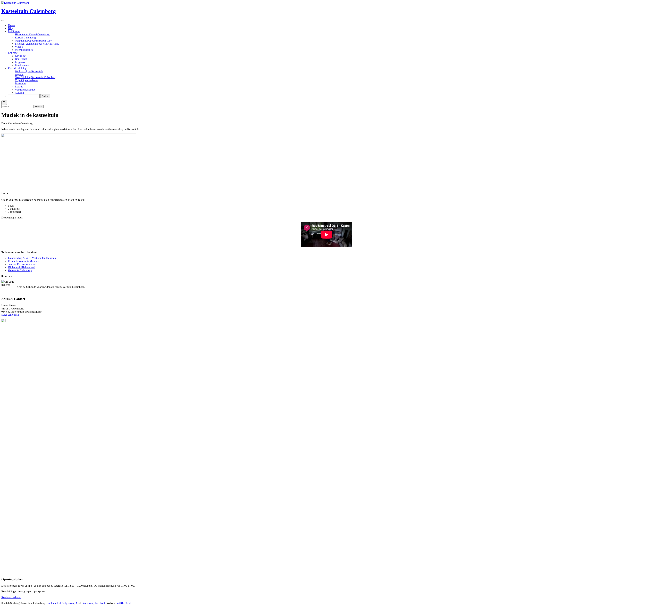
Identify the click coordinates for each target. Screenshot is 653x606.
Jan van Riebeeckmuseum (22, 264)
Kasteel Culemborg (25, 37)
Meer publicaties (24, 49)
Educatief (13, 52)
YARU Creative (125, 603)
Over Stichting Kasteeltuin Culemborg (35, 77)
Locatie (19, 86)
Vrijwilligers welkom (26, 80)
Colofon (19, 92)
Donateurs (20, 83)
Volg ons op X (70, 603)
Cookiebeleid (54, 603)
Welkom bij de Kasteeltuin (29, 71)
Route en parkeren (11, 597)
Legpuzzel (20, 62)
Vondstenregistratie (25, 89)
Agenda (19, 74)
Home (11, 25)
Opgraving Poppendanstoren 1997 (33, 40)
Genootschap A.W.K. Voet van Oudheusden (32, 258)
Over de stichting (17, 68)
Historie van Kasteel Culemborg (32, 34)
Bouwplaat (21, 59)
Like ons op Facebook (93, 603)
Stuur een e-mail (10, 314)
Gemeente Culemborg (20, 270)
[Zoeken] (4, 103)
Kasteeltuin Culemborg (28, 11)
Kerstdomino (22, 65)
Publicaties (14, 31)
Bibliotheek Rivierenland (21, 267)
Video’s (19, 46)
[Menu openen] (2, 20)
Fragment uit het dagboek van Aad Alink (37, 43)
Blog (10, 28)
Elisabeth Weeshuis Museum (23, 261)
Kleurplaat (20, 55)
